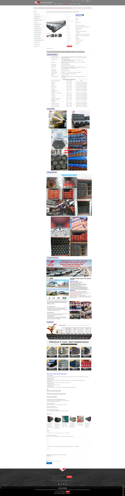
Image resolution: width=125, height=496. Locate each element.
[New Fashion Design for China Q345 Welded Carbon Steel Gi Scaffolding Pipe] (65, 419)
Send (49, 463)
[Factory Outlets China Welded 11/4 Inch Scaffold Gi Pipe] (80, 419)
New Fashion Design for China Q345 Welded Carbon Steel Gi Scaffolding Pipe (65, 425)
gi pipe (63, 432)
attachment (49, 455)
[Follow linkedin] (64, 484)
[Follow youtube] (59, 484)
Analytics (60, 493)
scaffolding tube (67, 432)
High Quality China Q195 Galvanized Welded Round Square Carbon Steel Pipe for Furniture (73, 425)
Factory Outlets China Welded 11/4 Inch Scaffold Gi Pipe (80, 424)
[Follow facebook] (61, 484)
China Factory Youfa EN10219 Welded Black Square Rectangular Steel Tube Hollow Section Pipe (50, 426)
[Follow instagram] (66, 484)
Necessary (56, 493)
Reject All (57, 491)
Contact (79, 3)
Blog (70, 3)
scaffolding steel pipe (57, 432)
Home (55, 3)
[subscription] (69, 477)
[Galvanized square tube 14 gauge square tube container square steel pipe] (88, 419)
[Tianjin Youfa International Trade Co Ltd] (37, 2)
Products (66, 3)
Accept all (67, 491)
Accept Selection (62, 491)
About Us (60, 3)
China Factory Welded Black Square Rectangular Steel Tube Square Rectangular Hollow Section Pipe (57, 426)
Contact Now (69, 46)
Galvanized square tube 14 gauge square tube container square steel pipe (87, 425)
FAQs (74, 3)
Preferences (65, 493)
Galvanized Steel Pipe (50, 432)
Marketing (69, 493)
